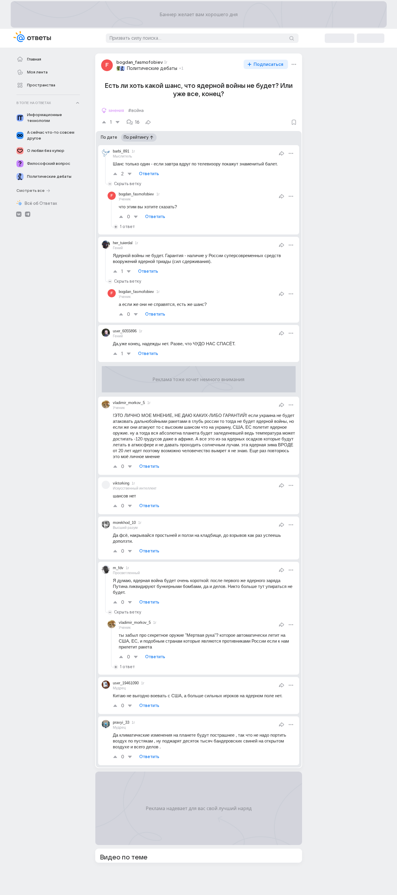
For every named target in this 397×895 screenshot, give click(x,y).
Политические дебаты (152, 68)
